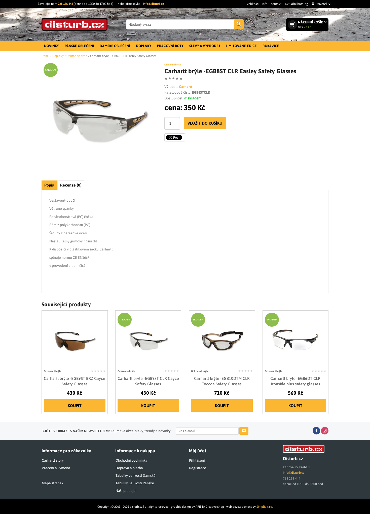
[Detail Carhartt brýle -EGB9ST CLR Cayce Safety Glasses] (148, 340)
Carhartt (185, 87)
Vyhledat (239, 24)
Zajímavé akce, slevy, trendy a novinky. (106, 431)
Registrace (197, 468)
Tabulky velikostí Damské (136, 475)
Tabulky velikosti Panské (135, 483)
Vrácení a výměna (56, 468)
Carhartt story (53, 460)
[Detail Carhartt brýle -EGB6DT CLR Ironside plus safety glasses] (295, 340)
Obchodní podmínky (131, 460)
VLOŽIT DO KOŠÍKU (205, 123)
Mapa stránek (52, 483)
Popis (49, 185)
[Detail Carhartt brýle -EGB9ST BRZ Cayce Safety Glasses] (74, 340)
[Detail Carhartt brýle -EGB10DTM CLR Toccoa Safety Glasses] (221, 340)
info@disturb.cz (153, 4)
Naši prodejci (126, 491)
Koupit (75, 405)
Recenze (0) (71, 185)
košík (311, 24)
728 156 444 (65, 4)
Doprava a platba (129, 468)
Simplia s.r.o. (264, 506)
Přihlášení (197, 460)
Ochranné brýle (172, 64)
